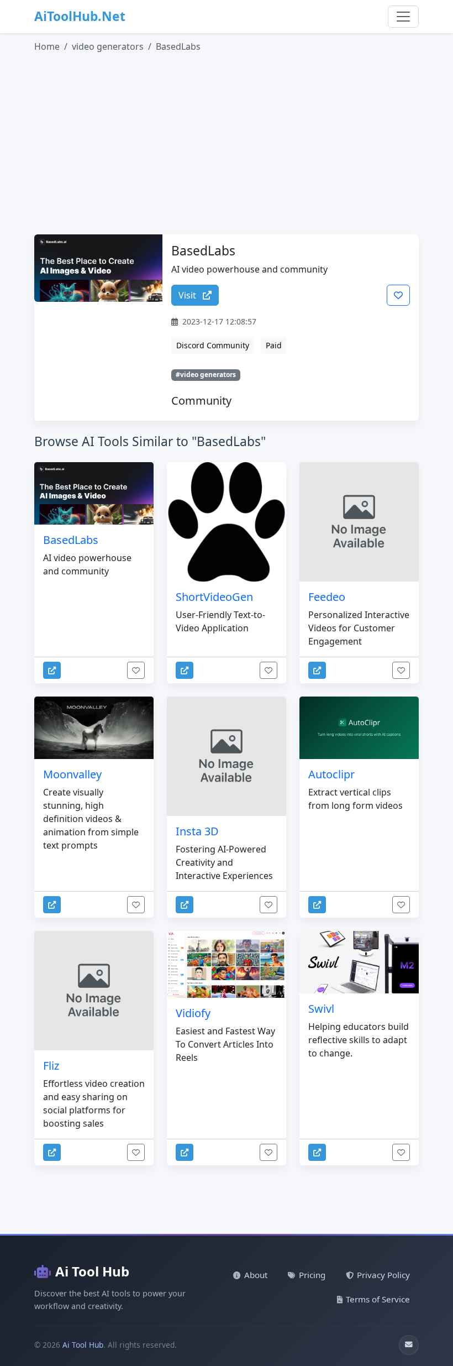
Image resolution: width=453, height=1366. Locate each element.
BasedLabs (70, 539)
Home (47, 46)
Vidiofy (193, 1013)
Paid (274, 345)
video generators (108, 46)
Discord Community (212, 345)
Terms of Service (378, 1299)
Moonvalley (72, 774)
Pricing (312, 1274)
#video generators (206, 374)
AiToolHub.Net (79, 16)
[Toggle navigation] (403, 17)
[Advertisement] (233, 143)
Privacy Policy (383, 1274)
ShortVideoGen (214, 596)
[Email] (409, 1345)
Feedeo (326, 596)
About (255, 1274)
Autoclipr (331, 774)
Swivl (321, 1008)
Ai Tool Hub (92, 1271)
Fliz (51, 1065)
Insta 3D (197, 831)
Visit (188, 295)
